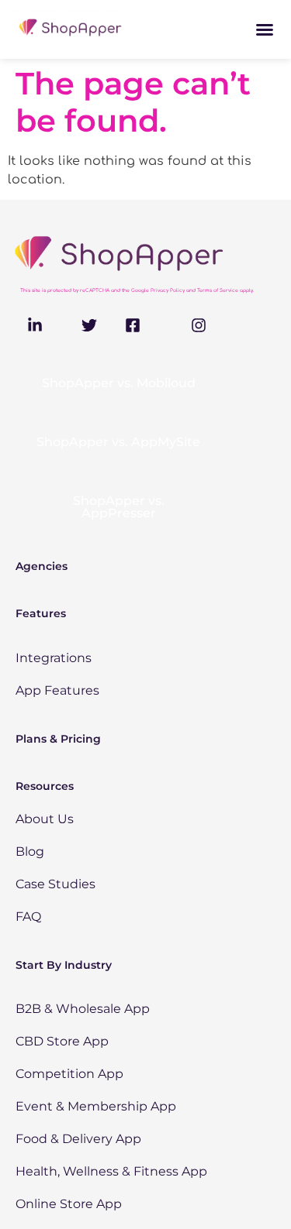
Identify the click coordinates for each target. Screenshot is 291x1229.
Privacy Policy (168, 290)
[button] (265, 29)
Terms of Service (217, 290)
